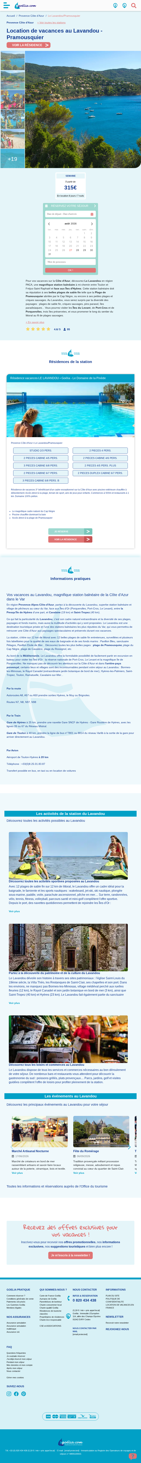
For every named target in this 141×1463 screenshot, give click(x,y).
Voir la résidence (27, 45)
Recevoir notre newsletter (117, 1323)
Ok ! (70, 270)
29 (84, 250)
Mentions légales (14, 1308)
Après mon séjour (14, 1368)
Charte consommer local (51, 1305)
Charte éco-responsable (50, 1320)
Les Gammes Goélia (16, 1305)
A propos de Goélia (48, 1299)
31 (49, 254)
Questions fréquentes (16, 1353)
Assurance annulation (16, 1323)
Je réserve (61, 531)
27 (70, 250)
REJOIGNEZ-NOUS (117, 1329)
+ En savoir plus (35, 322)
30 (91, 250)
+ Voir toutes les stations (51, 22)
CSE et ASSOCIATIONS (50, 1326)
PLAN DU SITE (112, 1296)
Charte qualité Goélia (49, 1308)
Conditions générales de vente (20, 1299)
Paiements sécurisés (16, 1302)
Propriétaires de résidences (52, 1317)
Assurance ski (13, 1332)
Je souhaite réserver (16, 1356)
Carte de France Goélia (50, 1296)
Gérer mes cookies (15, 1377)
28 (77, 250)
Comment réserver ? (16, 1296)
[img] (9, 1394)
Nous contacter (13, 1371)
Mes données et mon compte (19, 1365)
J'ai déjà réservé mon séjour (19, 1359)
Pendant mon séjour (15, 1362)
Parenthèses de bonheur (51, 1302)
